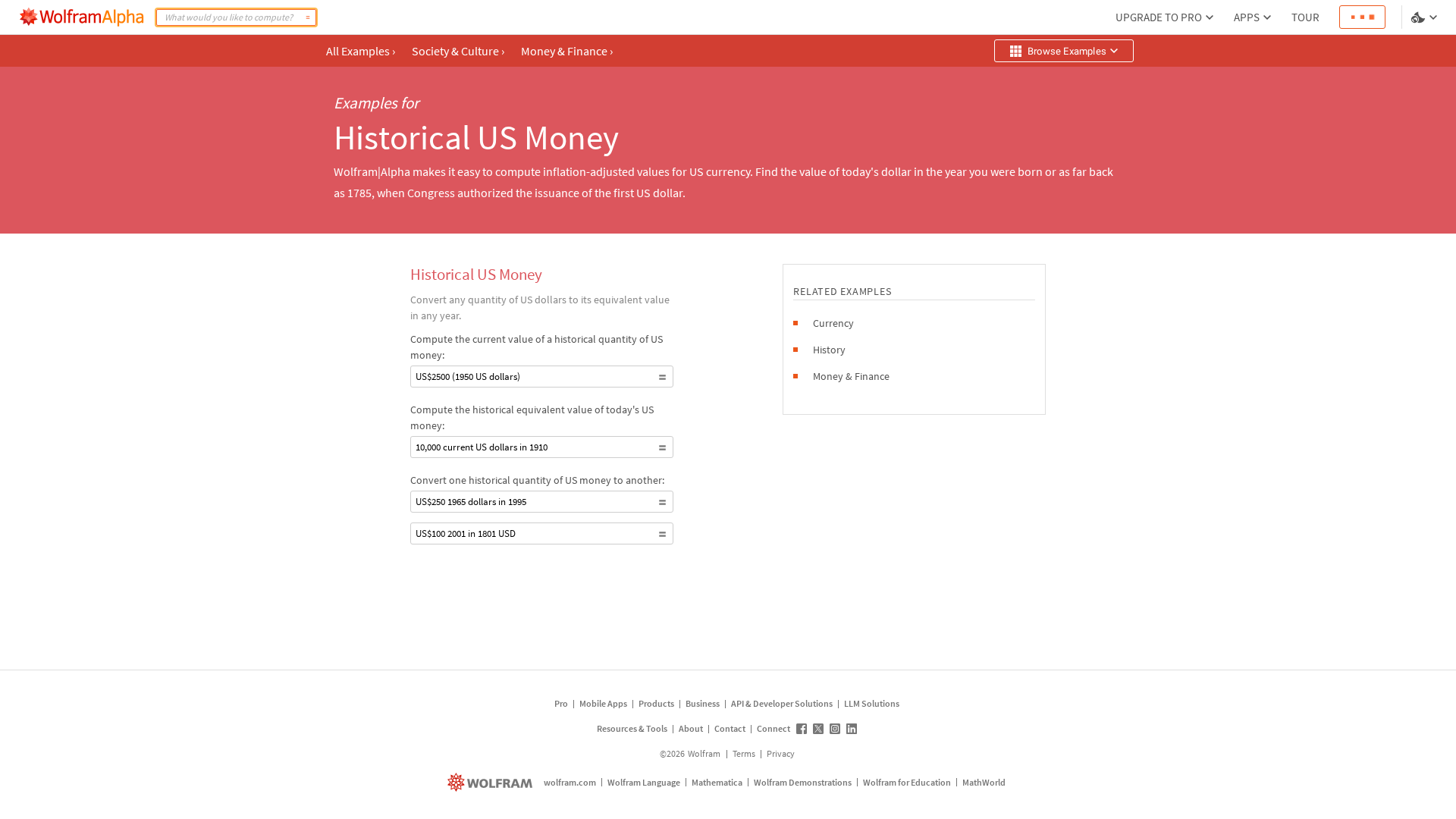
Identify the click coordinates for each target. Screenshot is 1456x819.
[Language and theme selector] (1425, 17)
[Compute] (308, 17)
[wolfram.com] (491, 782)
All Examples (360, 50)
